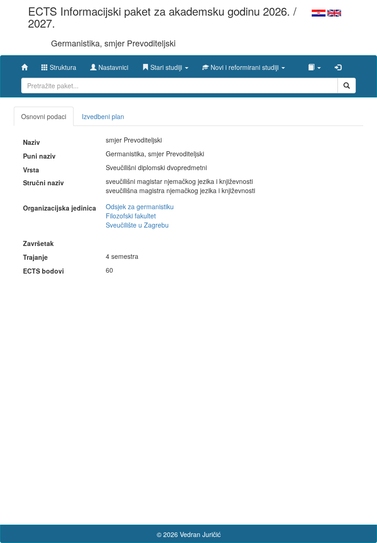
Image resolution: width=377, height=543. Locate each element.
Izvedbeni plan (103, 116)
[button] (165, 65)
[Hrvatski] (319, 12)
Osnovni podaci (43, 116)
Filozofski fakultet (131, 215)
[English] (334, 12)
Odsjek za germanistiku (140, 206)
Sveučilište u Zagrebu (137, 224)
